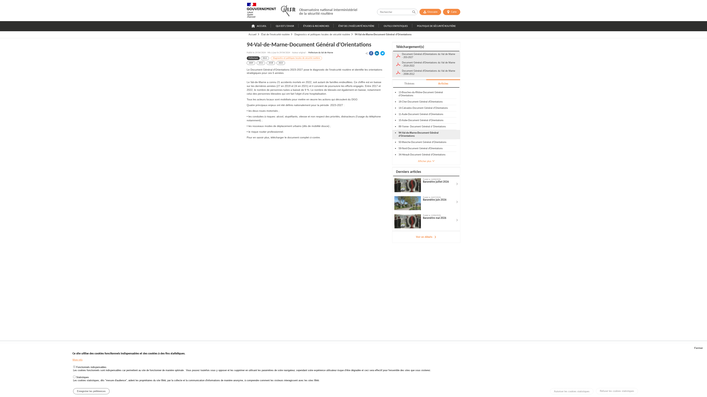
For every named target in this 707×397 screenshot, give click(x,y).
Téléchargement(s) (410, 47)
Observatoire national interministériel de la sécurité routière (328, 12)
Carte (454, 11)
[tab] (409, 83)
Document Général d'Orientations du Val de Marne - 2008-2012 (428, 72)
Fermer (698, 347)
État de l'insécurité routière (356, 26)
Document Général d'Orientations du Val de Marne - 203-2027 (428, 56)
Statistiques (82, 377)
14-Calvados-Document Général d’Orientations (423, 108)
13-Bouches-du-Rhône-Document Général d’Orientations (421, 94)
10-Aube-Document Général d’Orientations (421, 120)
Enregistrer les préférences (91, 391)
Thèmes (409, 83)
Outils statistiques (396, 26)
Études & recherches (316, 26)
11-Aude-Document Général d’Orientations (421, 114)
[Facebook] (371, 53)
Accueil (261, 26)
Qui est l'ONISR (285, 26)
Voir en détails (424, 237)
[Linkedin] (377, 53)
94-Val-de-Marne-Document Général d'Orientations (383, 34)
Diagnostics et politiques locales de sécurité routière (322, 34)
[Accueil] (261, 11)
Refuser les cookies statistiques (617, 391)
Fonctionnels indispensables (91, 367)
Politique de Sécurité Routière (436, 26)
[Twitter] (382, 53)
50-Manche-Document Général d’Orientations (422, 142)
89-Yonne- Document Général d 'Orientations (422, 126)
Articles (443, 83)
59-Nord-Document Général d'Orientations (421, 148)
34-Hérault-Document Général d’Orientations (422, 154)
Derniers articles (408, 172)
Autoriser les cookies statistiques (572, 391)
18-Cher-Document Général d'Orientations (421, 101)
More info (77, 359)
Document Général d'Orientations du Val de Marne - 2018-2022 (428, 64)
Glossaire (432, 11)
